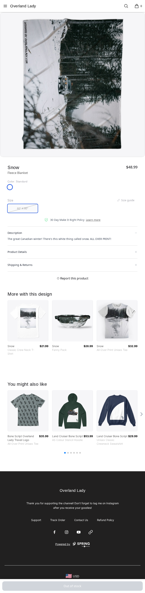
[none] (125, 200)
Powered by (62, 544)
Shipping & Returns (20, 265)
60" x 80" (22, 208)
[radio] (23, 208)
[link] (28, 320)
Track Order (57, 520)
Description (15, 233)
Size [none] (10, 200)
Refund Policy (105, 520)
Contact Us (81, 520)
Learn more (93, 220)
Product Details (17, 252)
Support (36, 520)
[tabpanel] (72, 84)
